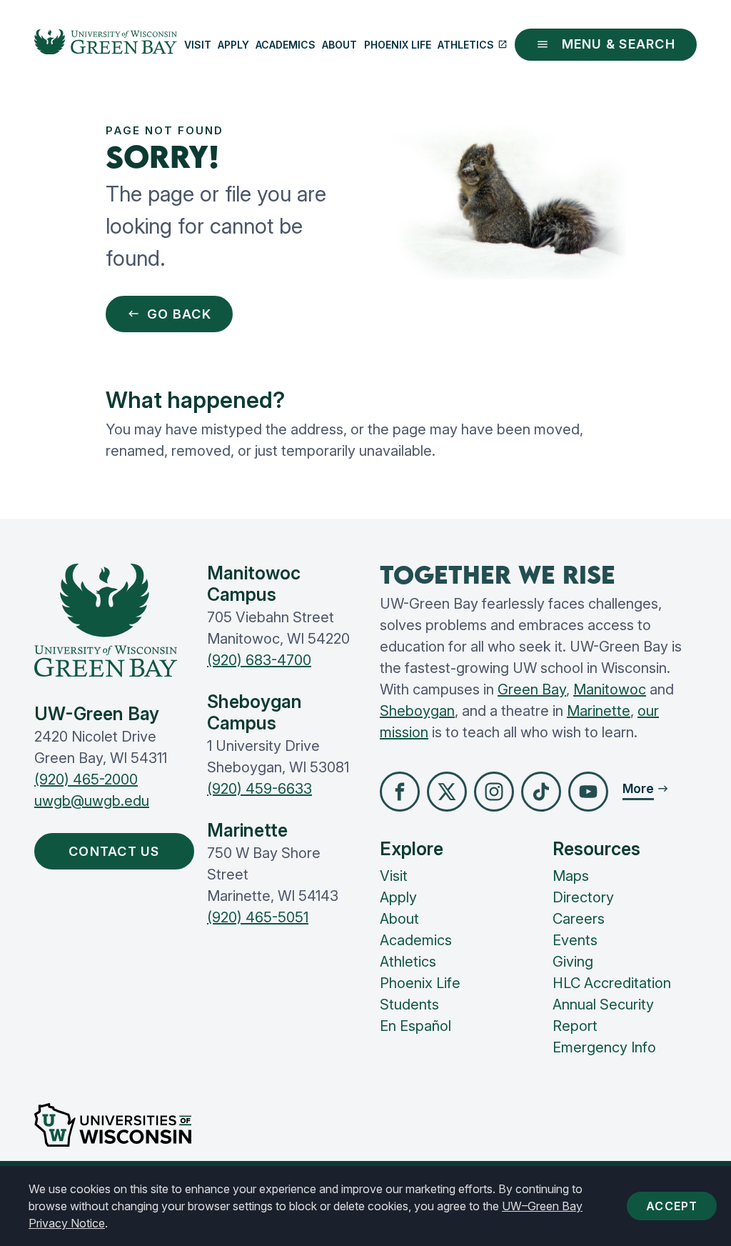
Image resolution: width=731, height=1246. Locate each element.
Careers (579, 918)
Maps (571, 875)
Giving (573, 961)
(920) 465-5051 (257, 917)
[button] (400, 792)
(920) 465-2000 (86, 779)
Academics (286, 45)
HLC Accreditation (612, 983)
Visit (197, 45)
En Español (415, 1026)
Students (409, 1004)
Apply (233, 45)
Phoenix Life (397, 45)
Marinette (598, 710)
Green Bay (532, 689)
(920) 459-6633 (259, 788)
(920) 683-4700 (259, 660)
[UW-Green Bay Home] (105, 45)
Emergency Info (604, 1047)
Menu (618, 43)
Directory (583, 897)
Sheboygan (417, 710)
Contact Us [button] (114, 851)
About (339, 45)
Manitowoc (609, 689)
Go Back (179, 314)
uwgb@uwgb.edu (91, 800)
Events (575, 940)
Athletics (466, 45)
